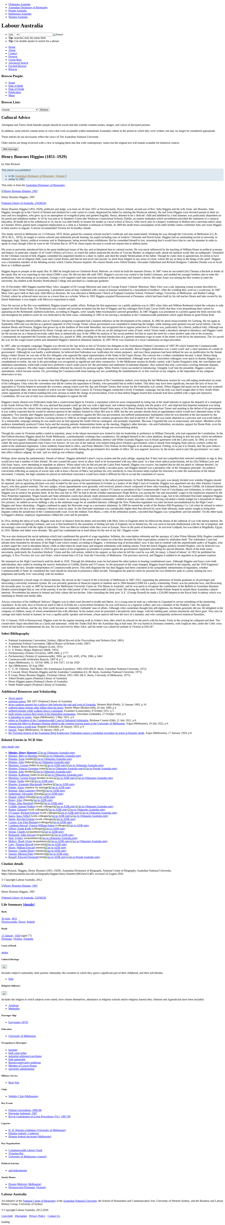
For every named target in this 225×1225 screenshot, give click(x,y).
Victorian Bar (15, 1153)
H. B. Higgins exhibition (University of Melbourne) (37, 1130)
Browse (12, 69)
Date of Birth (15, 85)
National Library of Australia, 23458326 (23, 203)
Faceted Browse (17, 66)
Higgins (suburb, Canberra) (23, 1133)
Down (21, 921)
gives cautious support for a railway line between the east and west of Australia (52, 704)
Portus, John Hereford (20, 803)
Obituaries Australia (19, 4)
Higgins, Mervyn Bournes (22, 755)
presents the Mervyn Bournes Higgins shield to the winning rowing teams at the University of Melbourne (66, 723)
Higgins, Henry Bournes (22, 752)
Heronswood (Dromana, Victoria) (27, 1187)
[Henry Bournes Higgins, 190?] (19, 191)
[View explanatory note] (4, 967)
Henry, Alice (15, 800)
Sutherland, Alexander (20, 793)
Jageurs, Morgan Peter (20, 853)
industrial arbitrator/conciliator (25, 1056)
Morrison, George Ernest (22, 777)
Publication (14, 92)
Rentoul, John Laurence (21, 790)
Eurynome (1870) (18, 1022)
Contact (12, 53)
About (11, 50)
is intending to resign (19, 717)
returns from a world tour (22, 726)
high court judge (17, 1053)
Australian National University (80, 1200)
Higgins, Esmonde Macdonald (25, 784)
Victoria (17, 938)
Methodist (14, 1008)
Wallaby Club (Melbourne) (23, 1096)
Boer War (13, 1082)
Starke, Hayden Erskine (21, 819)
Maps (11, 95)
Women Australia (18, 16)
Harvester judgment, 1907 (22, 1113)
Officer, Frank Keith (19, 828)
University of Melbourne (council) (27, 1156)
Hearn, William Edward (21, 847)
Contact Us (54, 1215)
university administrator (21, 1068)
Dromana (6, 938)
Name (11, 82)
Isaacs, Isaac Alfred (19, 815)
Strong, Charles (17, 831)
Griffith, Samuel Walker (21, 806)
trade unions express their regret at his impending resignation (41, 714)
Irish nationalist (16, 1059)
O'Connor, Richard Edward (23, 812)
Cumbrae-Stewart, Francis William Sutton (31, 825)
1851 (14, 918)
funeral (12, 729)
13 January (7, 935)
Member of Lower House (22, 1065)
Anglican (13, 1005)
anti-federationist (17, 1170)
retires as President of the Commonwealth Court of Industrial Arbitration (48, 720)
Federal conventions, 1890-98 (24, 1110)
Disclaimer (21, 1215)
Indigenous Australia (19, 13)
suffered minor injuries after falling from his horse (35, 707)
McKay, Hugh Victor (20, 841)
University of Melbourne (22, 1035)
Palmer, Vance (16, 787)
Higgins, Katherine (19, 774)
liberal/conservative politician (24, 1062)
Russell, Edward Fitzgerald (23, 857)
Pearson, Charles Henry (21, 850)
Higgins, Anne (16, 758)
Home (11, 47)
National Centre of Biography (39, 1200)
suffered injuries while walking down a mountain (35, 710)
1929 (17, 935)
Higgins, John (16, 762)
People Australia (17, 10)
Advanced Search (18, 62)
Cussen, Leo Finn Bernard (23, 822)
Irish (10, 978)
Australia (28, 938)
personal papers (17, 701)
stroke (4, 952)
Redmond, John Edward (22, 834)
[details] (28, 904)
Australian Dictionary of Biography (28, 7)
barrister (12, 1049)
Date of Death (16, 89)
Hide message (10, 149)
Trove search (15, 698)
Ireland (31, 921)
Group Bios (14, 59)
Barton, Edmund (17, 809)
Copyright (7, 1215)
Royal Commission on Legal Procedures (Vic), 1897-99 (39, 1116)
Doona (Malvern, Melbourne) (24, 1184)
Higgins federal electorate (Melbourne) (29, 1136)
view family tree (10, 746)
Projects (12, 56)
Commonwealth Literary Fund (25, 1150)
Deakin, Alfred (16, 796)
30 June (5, 918)
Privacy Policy (37, 1215)
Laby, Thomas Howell (20, 844)
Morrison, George (18, 765)
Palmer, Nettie (16, 781)
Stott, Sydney (15, 838)
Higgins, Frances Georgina (23, 768)
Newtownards (9, 921)
